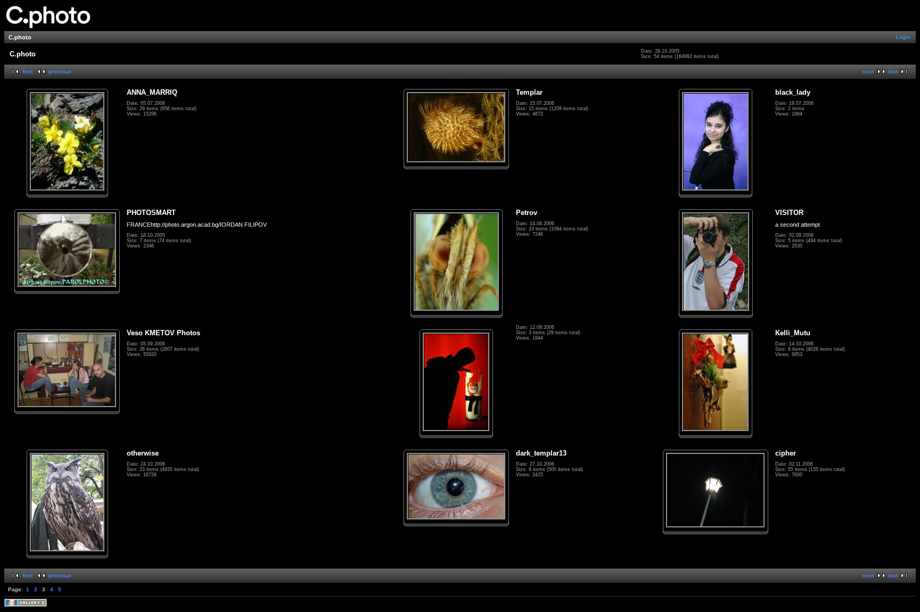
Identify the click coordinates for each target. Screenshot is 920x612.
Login (903, 37)
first (27, 72)
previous (59, 72)
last (893, 72)
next (868, 72)
